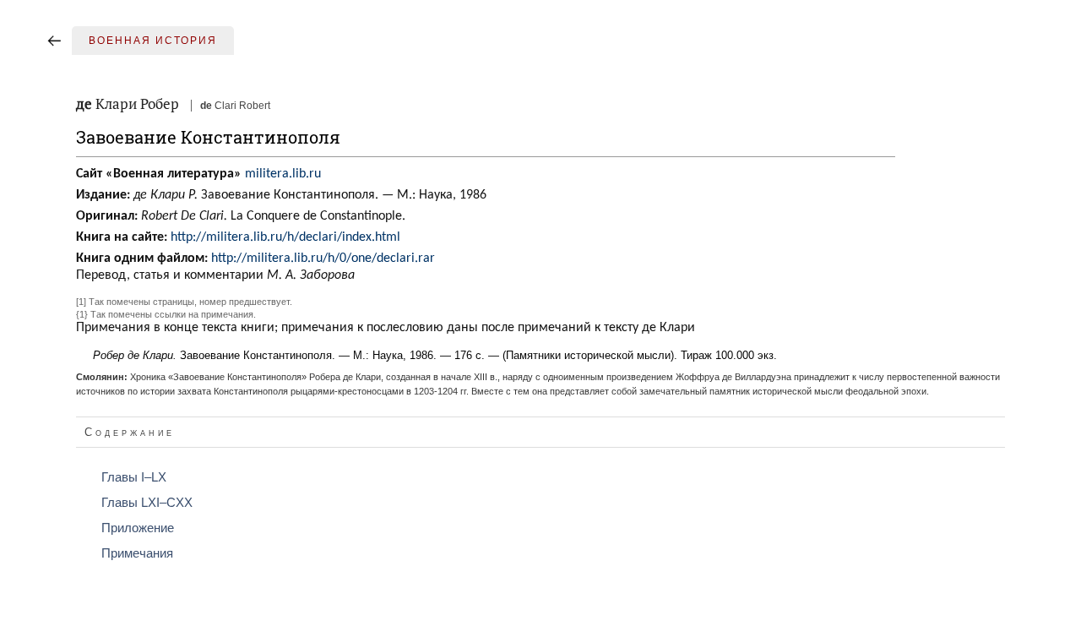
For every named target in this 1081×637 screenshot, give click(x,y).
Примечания (137, 553)
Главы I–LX (133, 477)
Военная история (153, 40)
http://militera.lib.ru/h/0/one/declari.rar (323, 258)
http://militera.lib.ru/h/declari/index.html (285, 237)
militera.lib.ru (283, 174)
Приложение (137, 528)
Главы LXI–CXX (147, 502)
